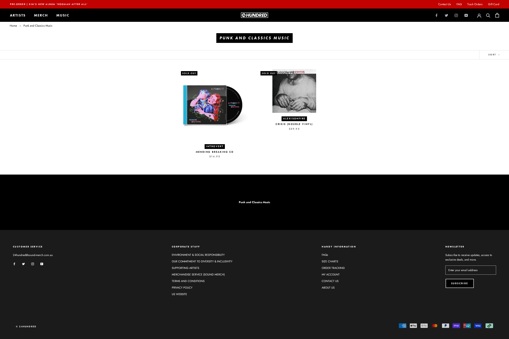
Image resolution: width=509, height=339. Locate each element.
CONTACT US (330, 281)
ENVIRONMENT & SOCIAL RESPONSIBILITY (198, 255)
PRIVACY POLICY (182, 288)
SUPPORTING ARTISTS (185, 268)
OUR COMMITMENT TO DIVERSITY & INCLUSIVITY (202, 261)
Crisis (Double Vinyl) (294, 124)
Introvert (214, 146)
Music (62, 15)
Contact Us (444, 4)
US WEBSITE (179, 294)
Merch (41, 15)
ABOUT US (328, 288)
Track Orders (475, 4)
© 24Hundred (26, 326)
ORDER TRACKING (333, 268)
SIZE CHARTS (330, 261)
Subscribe (459, 283)
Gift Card (493, 4)
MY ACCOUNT (331, 274)
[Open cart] (497, 15)
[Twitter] (446, 15)
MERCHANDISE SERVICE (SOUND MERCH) (198, 274)
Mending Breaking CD (215, 152)
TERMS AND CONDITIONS (188, 281)
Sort (492, 54)
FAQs (325, 255)
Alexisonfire (294, 118)
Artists (18, 15)
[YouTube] (466, 15)
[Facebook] (436, 15)
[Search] (488, 15)
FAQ (459, 4)
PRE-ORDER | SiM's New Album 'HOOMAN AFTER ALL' (48, 4)
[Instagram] (456, 15)
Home (13, 26)
